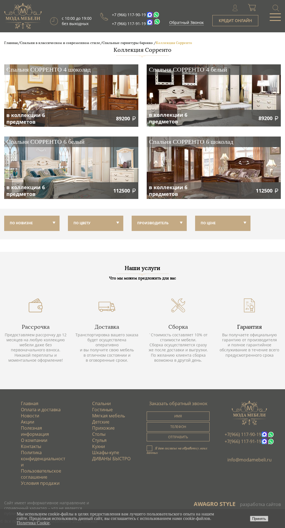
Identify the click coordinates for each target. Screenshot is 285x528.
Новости (30, 416)
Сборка (178, 326)
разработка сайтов (260, 504)
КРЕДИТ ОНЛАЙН (235, 20)
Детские (100, 422)
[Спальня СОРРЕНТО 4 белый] (214, 95)
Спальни (101, 403)
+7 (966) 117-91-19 (129, 23)
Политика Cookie (33, 522)
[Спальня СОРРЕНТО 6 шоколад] (214, 168)
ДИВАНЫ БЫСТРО (111, 459)
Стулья (99, 440)
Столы (98, 434)
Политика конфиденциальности (43, 458)
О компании (34, 440)
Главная (29, 403)
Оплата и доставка (41, 410)
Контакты (31, 446)
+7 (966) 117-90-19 (129, 14)
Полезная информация (35, 431)
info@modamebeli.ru (249, 460)
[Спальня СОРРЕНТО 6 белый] (71, 168)
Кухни (98, 446)
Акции (27, 422)
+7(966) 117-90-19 (243, 434)
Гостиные (102, 410)
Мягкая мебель (108, 416)
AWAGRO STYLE (214, 504)
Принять (259, 519)
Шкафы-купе (105, 452)
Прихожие (103, 428)
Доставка (107, 326)
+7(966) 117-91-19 (243, 441)
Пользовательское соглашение (41, 474)
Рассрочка (36, 326)
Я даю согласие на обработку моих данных (177, 450)
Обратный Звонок (186, 22)
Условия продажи (40, 483)
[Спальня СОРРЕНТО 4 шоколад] (71, 96)
